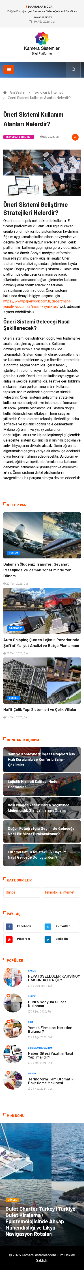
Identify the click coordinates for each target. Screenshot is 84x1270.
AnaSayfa (17, 92)
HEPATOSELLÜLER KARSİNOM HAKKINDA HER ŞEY (54, 978)
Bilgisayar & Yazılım (40, 1048)
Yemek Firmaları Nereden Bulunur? (50, 1029)
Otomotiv (15, 628)
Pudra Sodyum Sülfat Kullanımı (47, 1003)
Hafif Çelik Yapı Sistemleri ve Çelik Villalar (40, 709)
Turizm (13, 553)
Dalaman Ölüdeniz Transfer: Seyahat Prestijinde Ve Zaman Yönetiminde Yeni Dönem (37, 570)
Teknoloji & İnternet (48, 92)
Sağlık (32, 971)
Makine (32, 1073)
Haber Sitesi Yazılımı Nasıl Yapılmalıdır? (50, 1055)
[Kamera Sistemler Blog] (42, 43)
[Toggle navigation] (8, 69)
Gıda (30, 1022)
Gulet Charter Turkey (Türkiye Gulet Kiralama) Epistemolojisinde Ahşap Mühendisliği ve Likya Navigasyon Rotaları (40, 1221)
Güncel (13, 698)
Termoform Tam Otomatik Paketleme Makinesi (50, 1080)
